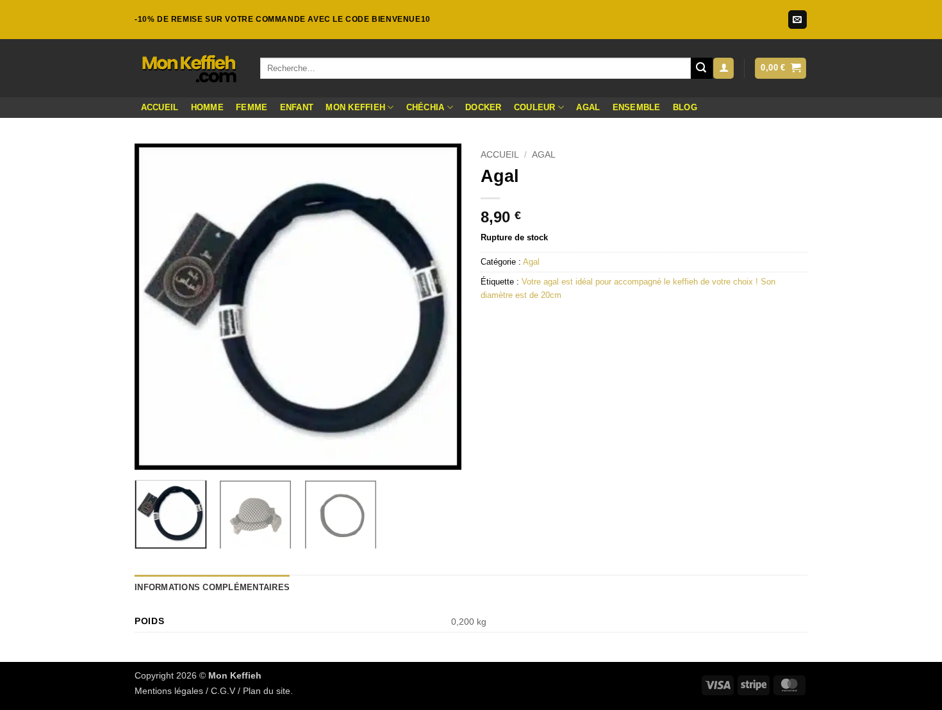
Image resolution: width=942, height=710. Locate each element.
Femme (251, 107)
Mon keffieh (355, 107)
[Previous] (157, 307)
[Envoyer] (702, 68)
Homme (207, 107)
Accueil (160, 107)
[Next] (438, 307)
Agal (588, 107)
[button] (723, 68)
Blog (685, 107)
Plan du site (266, 691)
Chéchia (425, 107)
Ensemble (637, 107)
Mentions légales (169, 691)
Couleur (535, 107)
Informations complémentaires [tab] (212, 587)
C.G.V (223, 691)
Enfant (297, 107)
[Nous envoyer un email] (797, 19)
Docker (483, 107)
